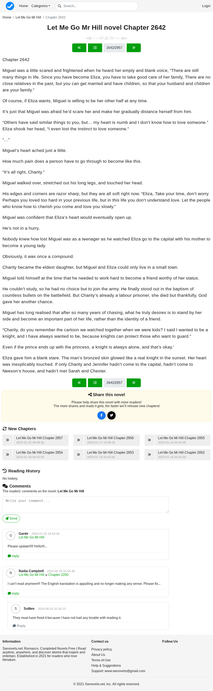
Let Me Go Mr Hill (28, 17)
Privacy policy (101, 649)
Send (13, 518)
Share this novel (109, 394)
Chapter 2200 (58, 574)
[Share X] (111, 415)
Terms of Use (101, 660)
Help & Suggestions (106, 665)
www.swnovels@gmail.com (125, 671)
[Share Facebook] (101, 415)
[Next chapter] (134, 47)
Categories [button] (39, 6)
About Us (98, 655)
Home (23, 6)
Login (206, 6)
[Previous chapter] (79, 47)
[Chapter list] (95, 47)
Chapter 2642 (55, 17)
